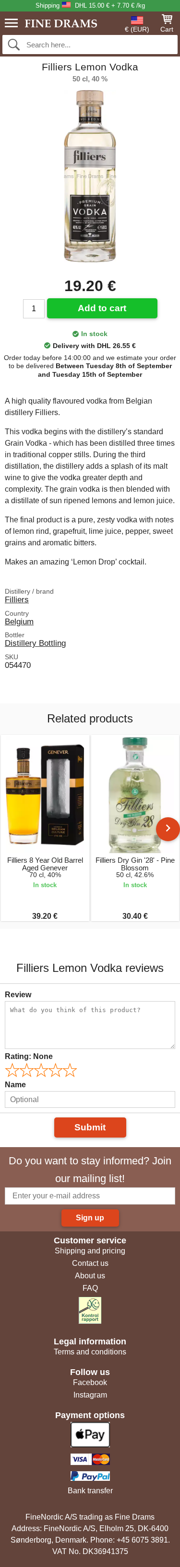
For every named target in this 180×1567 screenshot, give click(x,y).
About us (90, 1276)
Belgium (19, 621)
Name (15, 1085)
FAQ (90, 1288)
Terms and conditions (90, 1352)
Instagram (90, 1395)
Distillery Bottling (35, 643)
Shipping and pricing (90, 1251)
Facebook (90, 1382)
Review (18, 995)
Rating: (29, 1056)
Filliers (17, 599)
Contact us (90, 1263)
